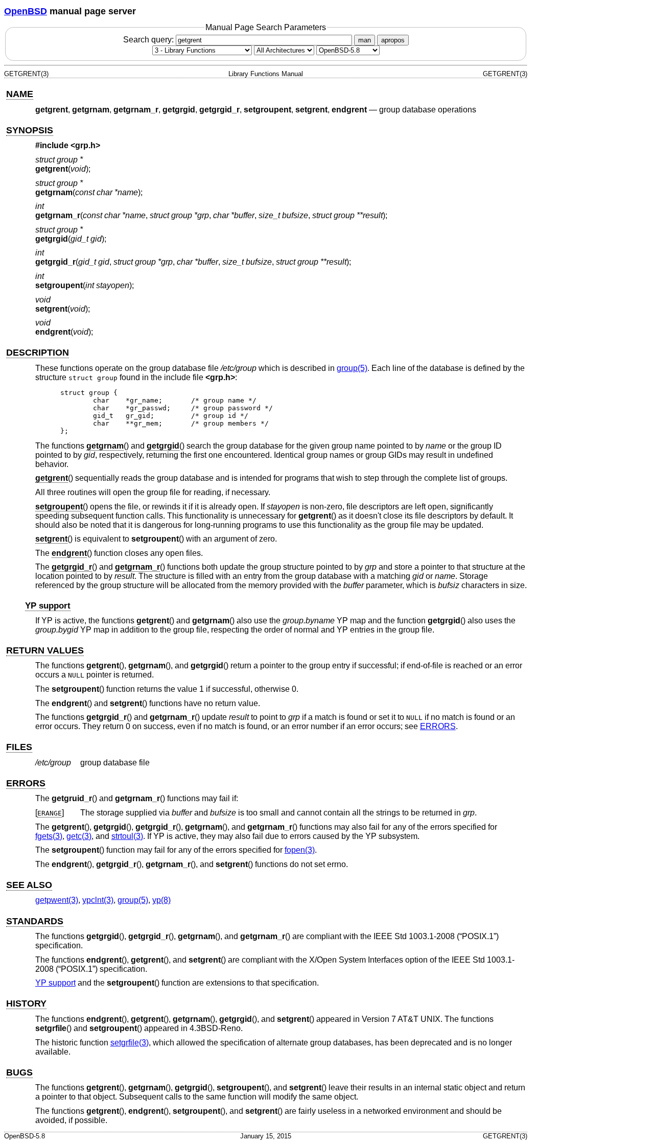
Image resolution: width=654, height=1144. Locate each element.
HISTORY (26, 1003)
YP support (48, 606)
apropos (393, 40)
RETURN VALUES (45, 650)
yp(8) (161, 900)
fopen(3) (300, 850)
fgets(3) (48, 836)
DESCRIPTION (37, 352)
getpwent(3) (56, 900)
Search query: (149, 39)
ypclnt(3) (97, 900)
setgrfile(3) (129, 1042)
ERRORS (438, 726)
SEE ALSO (29, 885)
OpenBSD (25, 11)
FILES (19, 747)
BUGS (19, 1072)
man (364, 40)
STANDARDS (34, 921)
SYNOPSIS (29, 130)
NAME (19, 94)
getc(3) (78, 836)
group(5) (352, 368)
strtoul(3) (127, 836)
